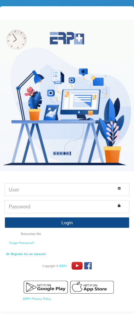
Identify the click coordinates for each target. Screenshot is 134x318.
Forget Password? (21, 243)
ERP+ (63, 266)
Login (67, 222)
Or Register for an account (26, 254)
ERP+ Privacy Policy (37, 298)
